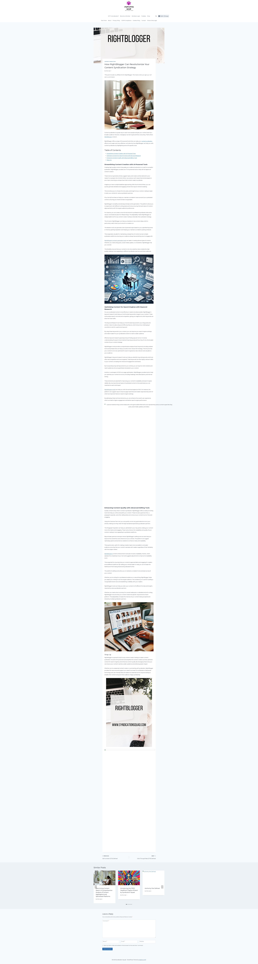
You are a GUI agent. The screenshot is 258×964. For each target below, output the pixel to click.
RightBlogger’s (108, 553)
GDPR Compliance (126, 20)
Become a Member (125, 16)
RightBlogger (108, 137)
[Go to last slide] (96, 887)
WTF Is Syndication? (113, 16)
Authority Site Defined (152, 888)
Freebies (143, 16)
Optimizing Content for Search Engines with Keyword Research (124, 155)
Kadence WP (142, 959)
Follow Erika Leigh (152, 20)
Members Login (136, 16)
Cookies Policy (136, 20)
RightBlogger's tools (109, 389)
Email (123, 941)
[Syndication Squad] (129, 6)
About (109, 20)
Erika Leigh (108, 70)
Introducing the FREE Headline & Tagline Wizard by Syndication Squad (129, 890)
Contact (144, 20)
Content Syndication (110, 61)
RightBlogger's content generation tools (115, 240)
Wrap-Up (109, 160)
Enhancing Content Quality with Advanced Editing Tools (122, 158)
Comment (106, 920)
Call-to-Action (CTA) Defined (110, 857)
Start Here (104, 20)
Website (141, 941)
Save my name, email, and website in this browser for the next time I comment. (123, 945)
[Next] (162, 887)
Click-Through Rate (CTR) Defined (146, 857)
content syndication (147, 141)
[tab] (126, 904)
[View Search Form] (156, 16)
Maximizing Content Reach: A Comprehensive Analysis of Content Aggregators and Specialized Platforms (104, 892)
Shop (148, 16)
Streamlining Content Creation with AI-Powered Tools (121, 153)
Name (105, 941)
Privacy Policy (116, 20)
